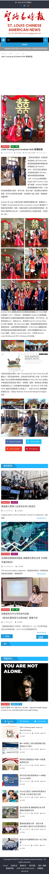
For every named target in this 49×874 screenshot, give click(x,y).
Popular (10, 721)
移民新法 (23, 865)
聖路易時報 (10, 868)
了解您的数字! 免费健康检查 (12, 701)
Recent (26, 721)
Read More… (42, 518)
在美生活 (14, 502)
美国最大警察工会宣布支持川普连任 (18, 506)
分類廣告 (40, 868)
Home (5, 865)
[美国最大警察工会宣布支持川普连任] (24, 485)
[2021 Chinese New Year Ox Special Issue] (10, 732)
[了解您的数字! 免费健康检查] (24, 679)
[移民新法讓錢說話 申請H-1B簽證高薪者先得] (10, 764)
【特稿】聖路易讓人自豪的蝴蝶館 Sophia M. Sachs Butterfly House (8, 636)
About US (24, 871)
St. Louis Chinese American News (24, 27)
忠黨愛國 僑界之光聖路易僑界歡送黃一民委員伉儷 (43, 637)
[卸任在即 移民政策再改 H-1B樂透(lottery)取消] (10, 780)
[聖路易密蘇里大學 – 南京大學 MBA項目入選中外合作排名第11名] (10, 828)
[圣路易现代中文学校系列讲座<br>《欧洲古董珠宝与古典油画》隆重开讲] (24, 592)
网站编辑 (19, 153)
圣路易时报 (5, 147)
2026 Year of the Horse (25, 868)
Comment (41, 721)
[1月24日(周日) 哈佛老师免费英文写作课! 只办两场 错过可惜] (10, 796)
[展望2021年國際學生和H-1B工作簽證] (10, 844)
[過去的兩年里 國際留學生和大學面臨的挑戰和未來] (10, 812)
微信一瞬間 (42, 865)
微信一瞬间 (14, 147)
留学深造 (32, 865)
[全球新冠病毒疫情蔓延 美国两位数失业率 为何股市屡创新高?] (24, 536)
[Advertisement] (24, 76)
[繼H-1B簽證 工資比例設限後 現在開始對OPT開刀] (10, 748)
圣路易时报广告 (16, 698)
